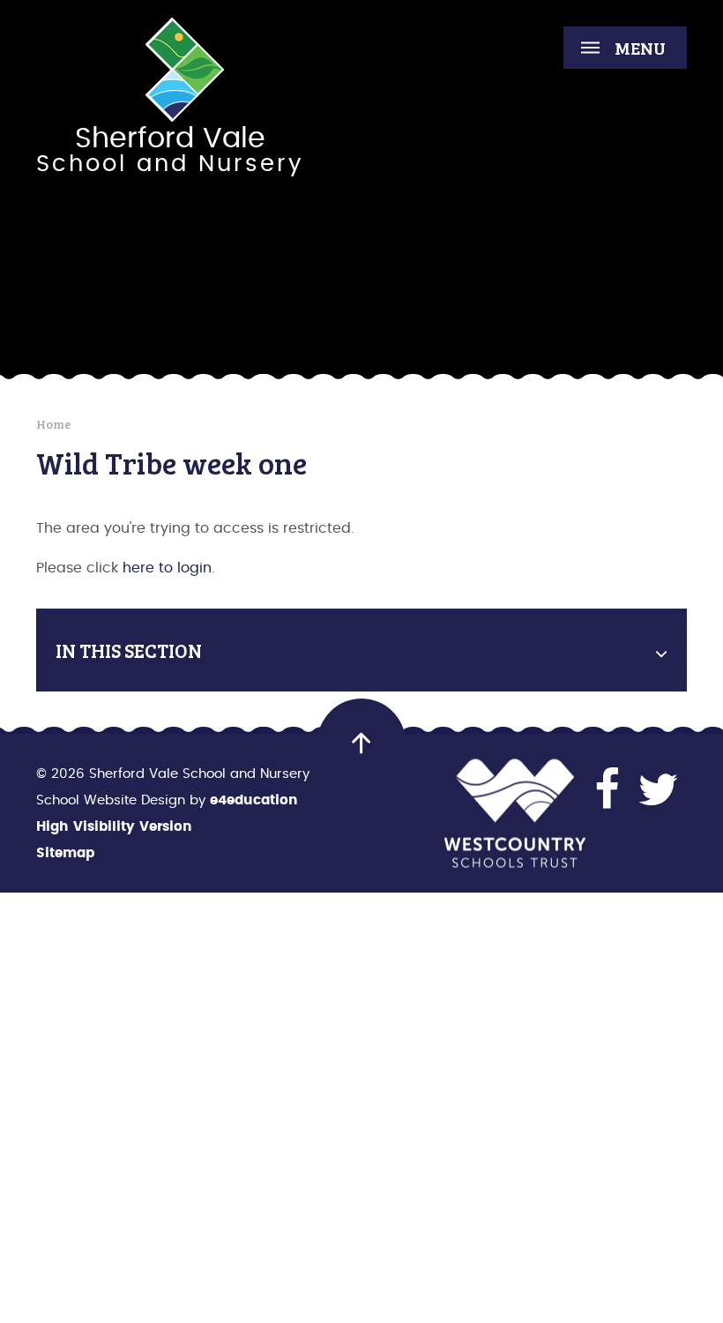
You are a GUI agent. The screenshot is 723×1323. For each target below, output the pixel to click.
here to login (167, 568)
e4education (254, 800)
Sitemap (65, 853)
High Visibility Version (114, 826)
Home (53, 423)
